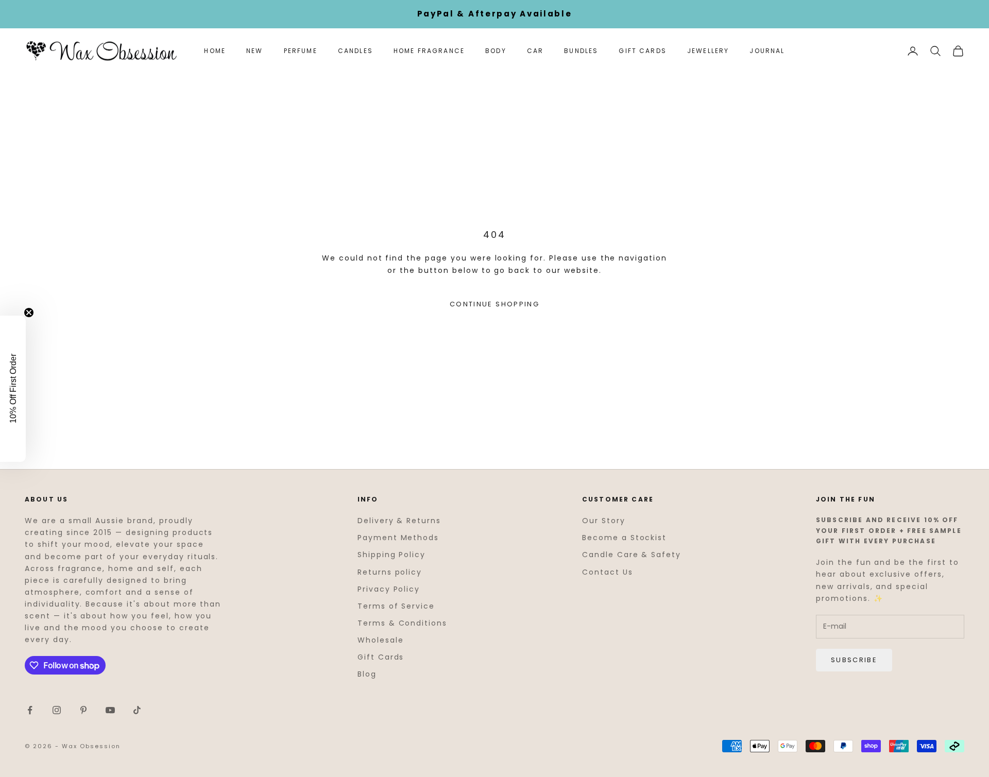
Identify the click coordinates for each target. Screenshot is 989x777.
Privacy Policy (388, 589)
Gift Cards (380, 657)
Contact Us (607, 572)
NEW (254, 50)
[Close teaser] (29, 312)
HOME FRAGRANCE (429, 50)
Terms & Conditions (402, 623)
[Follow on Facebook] (30, 710)
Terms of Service (396, 606)
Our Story (603, 520)
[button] (13, 389)
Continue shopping (494, 304)
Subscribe (854, 660)
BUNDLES (581, 50)
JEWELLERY (708, 50)
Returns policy (389, 572)
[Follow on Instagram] (57, 710)
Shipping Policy (391, 554)
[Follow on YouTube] (110, 710)
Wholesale (380, 640)
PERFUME (300, 50)
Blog (367, 674)
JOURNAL (767, 50)
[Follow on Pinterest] (83, 710)
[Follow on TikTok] (137, 710)
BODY (495, 50)
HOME (215, 50)
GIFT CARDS (643, 50)
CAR (535, 50)
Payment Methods (398, 537)
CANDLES (355, 50)
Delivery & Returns (399, 520)
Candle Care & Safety (631, 554)
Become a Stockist (624, 537)
